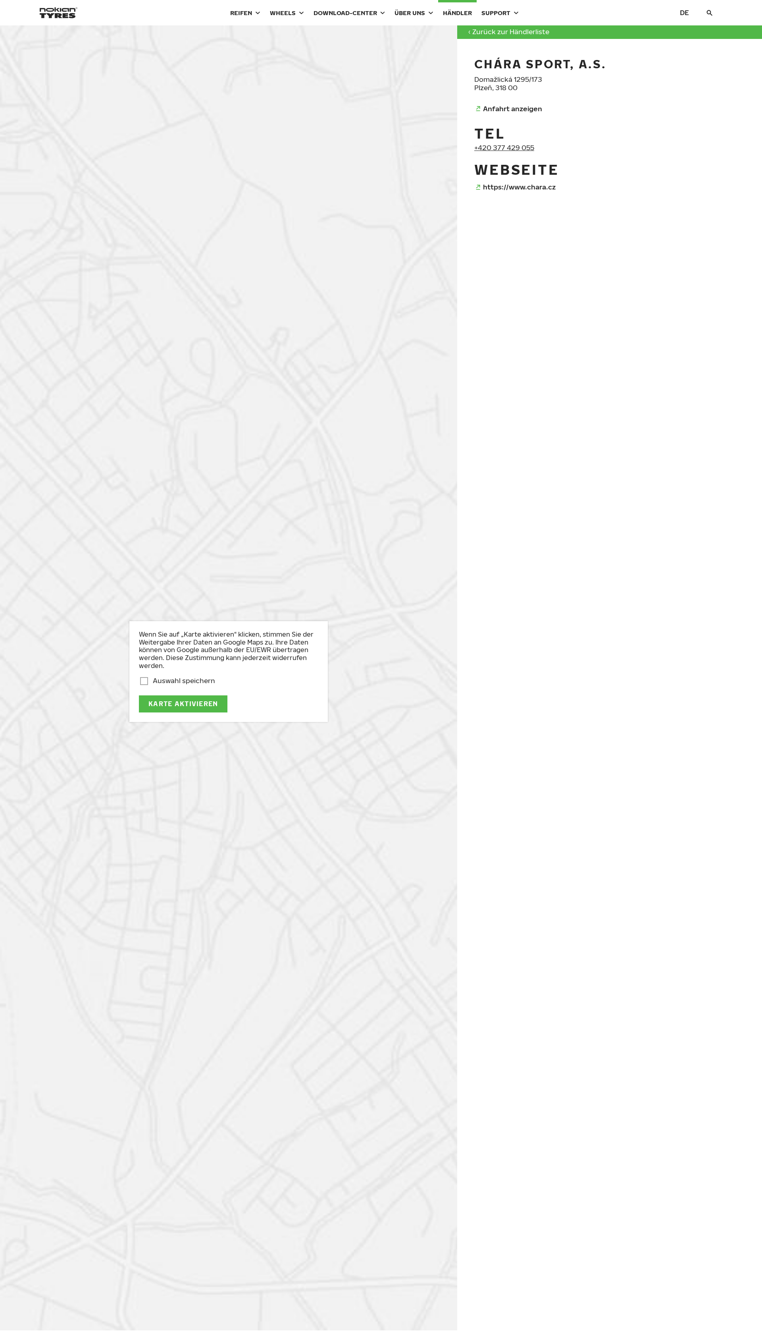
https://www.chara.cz (519, 187)
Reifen (241, 12)
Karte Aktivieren (183, 704)
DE (684, 12)
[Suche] (709, 12)
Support (495, 12)
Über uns (409, 12)
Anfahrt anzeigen (512, 108)
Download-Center (345, 12)
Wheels (283, 12)
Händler (457, 12)
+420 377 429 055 (504, 147)
